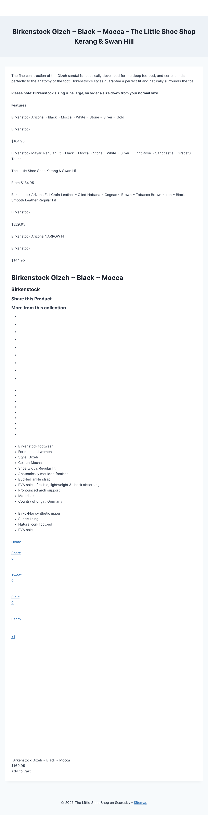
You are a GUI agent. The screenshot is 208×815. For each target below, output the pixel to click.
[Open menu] (199, 8)
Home (16, 542)
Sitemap (140, 803)
